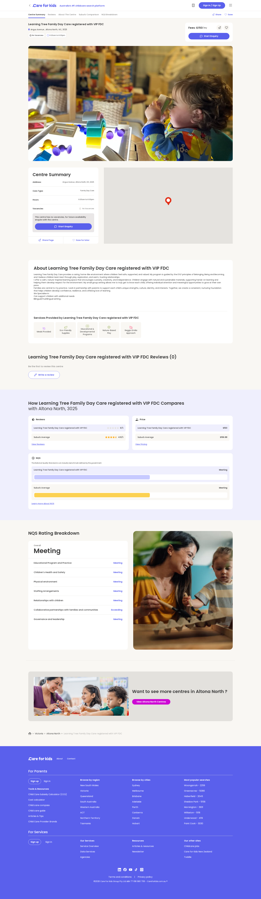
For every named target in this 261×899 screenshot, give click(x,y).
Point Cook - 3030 (193, 823)
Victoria (39, 733)
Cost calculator (36, 799)
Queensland (86, 796)
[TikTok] (136, 869)
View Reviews (38, 444)
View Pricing (141, 444)
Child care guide (36, 810)
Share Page (48, 240)
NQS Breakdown (109, 14)
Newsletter (138, 851)
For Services (38, 832)
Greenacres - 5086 (194, 790)
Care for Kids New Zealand (198, 851)
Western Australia (89, 807)
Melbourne (138, 790)
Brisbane (137, 796)
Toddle (187, 857)
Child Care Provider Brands (42, 821)
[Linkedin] (119, 869)
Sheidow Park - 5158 (194, 801)
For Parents (37, 771)
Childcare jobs (191, 846)
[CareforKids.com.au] (40, 758)
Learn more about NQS (43, 503)
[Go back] (30, 5)
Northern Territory (90, 818)
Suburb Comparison (89, 14)
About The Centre (67, 14)
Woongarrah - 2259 (194, 785)
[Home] (29, 733)
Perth (135, 807)
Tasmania (85, 823)
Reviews (52, 14)
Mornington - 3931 (193, 807)
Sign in (47, 781)
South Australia (88, 801)
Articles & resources (143, 846)
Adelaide (136, 801)
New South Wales (89, 785)
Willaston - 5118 (192, 812)
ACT (82, 812)
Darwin (136, 818)
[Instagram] (141, 869)
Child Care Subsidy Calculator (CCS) (47, 794)
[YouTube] (130, 869)
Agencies (85, 857)
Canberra (137, 812)
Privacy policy (145, 877)
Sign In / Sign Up (212, 5)
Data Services (87, 851)
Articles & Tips (36, 816)
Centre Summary (36, 14)
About (60, 758)
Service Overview (89, 846)
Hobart (136, 823)
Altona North (53, 733)
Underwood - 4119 (193, 818)
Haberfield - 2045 (193, 796)
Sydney (136, 785)
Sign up (35, 781)
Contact (71, 758)
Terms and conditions (120, 877)
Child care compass (39, 805)
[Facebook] (125, 869)
